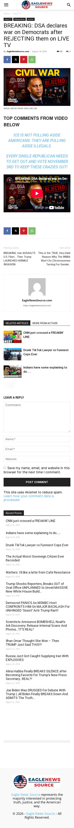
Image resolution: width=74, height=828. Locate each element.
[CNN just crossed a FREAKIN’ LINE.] (13, 337)
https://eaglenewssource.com (37, 305)
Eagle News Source (25, 794)
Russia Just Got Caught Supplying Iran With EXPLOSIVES (37, 658)
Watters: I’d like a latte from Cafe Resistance (38, 572)
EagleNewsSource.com (18, 51)
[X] (15, 59)
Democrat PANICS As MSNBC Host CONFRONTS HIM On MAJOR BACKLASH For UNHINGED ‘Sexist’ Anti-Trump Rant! (38, 606)
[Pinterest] (23, 59)
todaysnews (19, 19)
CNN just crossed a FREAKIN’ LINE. (31, 521)
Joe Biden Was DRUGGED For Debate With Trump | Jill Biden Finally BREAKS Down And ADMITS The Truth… (37, 694)
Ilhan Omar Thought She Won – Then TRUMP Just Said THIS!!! (32, 642)
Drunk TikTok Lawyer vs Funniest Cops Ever (37, 545)
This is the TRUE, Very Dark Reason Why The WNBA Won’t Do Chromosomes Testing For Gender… (54, 258)
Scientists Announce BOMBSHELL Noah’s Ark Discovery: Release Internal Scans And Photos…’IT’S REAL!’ (36, 625)
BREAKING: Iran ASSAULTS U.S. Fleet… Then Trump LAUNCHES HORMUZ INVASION (19, 258)
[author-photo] (37, 295)
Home (7, 13)
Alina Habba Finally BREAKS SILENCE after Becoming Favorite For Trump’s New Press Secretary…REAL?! (36, 675)
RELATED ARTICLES (17, 323)
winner (31, 19)
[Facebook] (7, 59)
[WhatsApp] (32, 59)
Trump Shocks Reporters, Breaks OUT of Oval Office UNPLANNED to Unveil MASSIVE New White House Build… (37, 587)
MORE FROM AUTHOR (45, 323)
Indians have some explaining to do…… (33, 533)
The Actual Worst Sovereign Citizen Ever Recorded (35, 558)
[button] (6, 5)
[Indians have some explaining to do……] (13, 371)
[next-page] (11, 385)
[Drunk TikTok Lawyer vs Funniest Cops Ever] (13, 354)
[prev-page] (6, 385)
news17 (17, 13)
